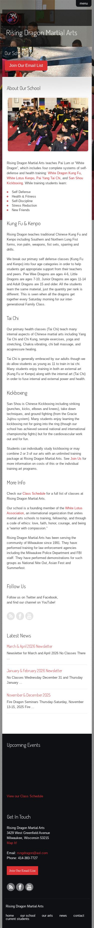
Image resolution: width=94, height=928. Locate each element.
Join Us (75, 458)
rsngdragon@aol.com (32, 853)
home (10, 915)
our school (27, 915)
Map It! (12, 843)
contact (78, 915)
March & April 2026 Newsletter (29, 646)
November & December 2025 (28, 695)
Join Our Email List (26, 65)
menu (84, 3)
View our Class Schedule (25, 796)
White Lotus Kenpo (20, 178)
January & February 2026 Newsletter (34, 670)
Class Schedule (34, 493)
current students (17, 919)
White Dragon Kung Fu (64, 173)
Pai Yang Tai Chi (48, 178)
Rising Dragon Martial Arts (41, 32)
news (63, 915)
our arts (47, 915)
